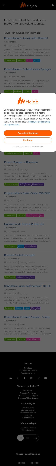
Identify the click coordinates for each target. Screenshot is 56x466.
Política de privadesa (21, 146)
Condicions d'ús (37, 146)
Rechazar (28, 140)
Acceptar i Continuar (28, 133)
